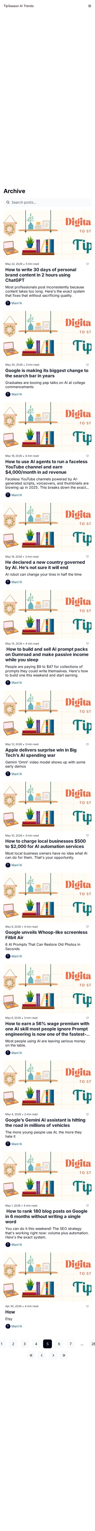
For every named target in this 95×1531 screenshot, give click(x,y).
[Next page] (53, 1355)
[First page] (31, 1355)
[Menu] (89, 6)
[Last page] (63, 1355)
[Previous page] (41, 1355)
